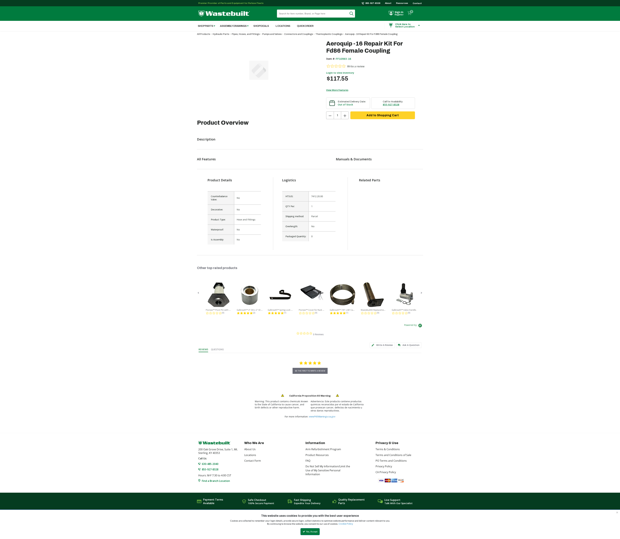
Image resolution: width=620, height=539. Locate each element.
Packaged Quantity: (295, 236)
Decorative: (217, 209)
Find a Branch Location (216, 481)
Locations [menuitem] (283, 26)
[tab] (382, 345)
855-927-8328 (372, 3)
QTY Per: (290, 206)
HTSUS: (289, 196)
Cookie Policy (346, 524)
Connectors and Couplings (298, 34)
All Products (203, 34)
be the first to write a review (310, 370)
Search (353, 14)
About (388, 3)
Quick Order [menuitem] (305, 26)
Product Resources (317, 455)
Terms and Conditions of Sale (393, 455)
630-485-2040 (210, 464)
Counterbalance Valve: (219, 198)
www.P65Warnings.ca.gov (322, 416)
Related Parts (369, 180)
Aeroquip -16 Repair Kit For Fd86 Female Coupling (371, 34)
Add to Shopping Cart (383, 115)
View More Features (337, 90)
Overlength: (291, 226)
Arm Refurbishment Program (323, 449)
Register (399, 15)
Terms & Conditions (388, 449)
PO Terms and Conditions (391, 460)
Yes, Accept (311, 531)
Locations (250, 455)
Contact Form (252, 460)
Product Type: (218, 219)
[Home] (224, 13)
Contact (417, 3)
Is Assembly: (217, 239)
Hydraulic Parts (221, 34)
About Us (250, 449)
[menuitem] (205, 26)
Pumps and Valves (272, 34)
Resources (402, 3)
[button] (198, 292)
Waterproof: (217, 229)
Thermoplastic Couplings (328, 34)
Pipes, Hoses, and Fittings (246, 34)
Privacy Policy (384, 466)
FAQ (307, 460)
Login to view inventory (340, 72)
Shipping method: (294, 216)
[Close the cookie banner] (617, 512)
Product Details (219, 180)
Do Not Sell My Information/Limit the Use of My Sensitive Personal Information (327, 470)
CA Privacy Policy (386, 472)
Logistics (289, 180)
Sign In (399, 12)
